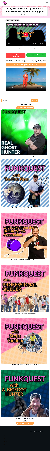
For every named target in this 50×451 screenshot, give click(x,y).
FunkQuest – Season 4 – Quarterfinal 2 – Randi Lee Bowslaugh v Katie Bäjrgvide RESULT (25, 11)
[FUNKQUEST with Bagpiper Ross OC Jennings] (25, 183)
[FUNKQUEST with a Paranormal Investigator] (24, 132)
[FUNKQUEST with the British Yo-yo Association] (24, 236)
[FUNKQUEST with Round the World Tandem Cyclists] (24, 341)
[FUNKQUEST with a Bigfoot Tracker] (25, 393)
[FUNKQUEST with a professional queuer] (25, 288)
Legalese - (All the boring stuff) (36, 431)
